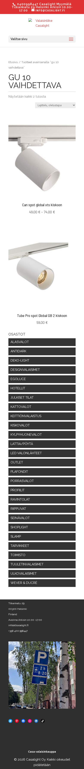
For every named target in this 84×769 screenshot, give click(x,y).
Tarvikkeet (20, 546)
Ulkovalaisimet (24, 574)
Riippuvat (18, 509)
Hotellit (18, 388)
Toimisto (18, 555)
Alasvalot (20, 342)
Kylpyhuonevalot (26, 435)
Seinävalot (20, 518)
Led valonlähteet (26, 453)
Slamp (16, 536)
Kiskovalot (20, 425)
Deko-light (20, 360)
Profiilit (18, 490)
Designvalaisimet (25, 370)
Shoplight (19, 527)
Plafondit (19, 472)
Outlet (17, 462)
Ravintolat (20, 499)
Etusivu (13, 62)
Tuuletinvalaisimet (27, 564)
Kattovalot (21, 407)
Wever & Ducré (24, 583)
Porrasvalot (22, 481)
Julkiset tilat (22, 397)
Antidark (18, 351)
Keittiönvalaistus (26, 416)
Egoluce (18, 379)
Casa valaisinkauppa (42, 751)
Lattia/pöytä (22, 444)
